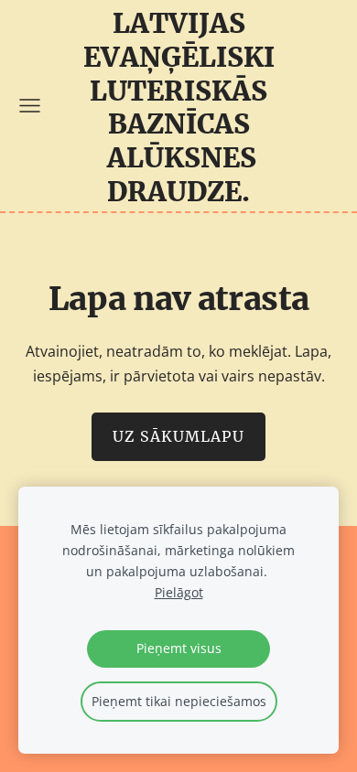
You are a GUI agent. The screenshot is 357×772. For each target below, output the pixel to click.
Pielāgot (179, 592)
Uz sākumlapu (178, 436)
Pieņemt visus (179, 648)
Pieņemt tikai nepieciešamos (179, 701)
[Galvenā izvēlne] (30, 105)
